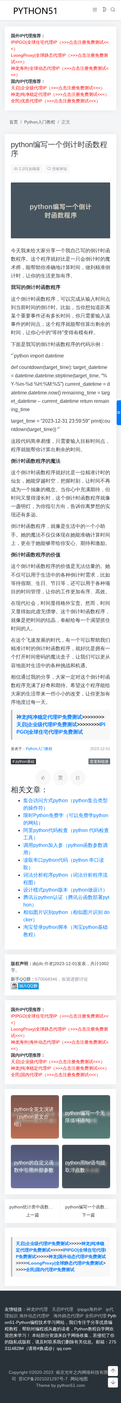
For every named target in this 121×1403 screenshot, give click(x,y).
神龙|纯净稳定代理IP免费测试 (49, 717)
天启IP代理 (64, 1309)
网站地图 (79, 1378)
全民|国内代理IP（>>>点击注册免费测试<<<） (56, 1074)
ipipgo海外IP (90, 1309)
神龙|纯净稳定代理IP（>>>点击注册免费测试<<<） (60, 94)
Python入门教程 (39, 121)
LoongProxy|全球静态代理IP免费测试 (65, 1263)
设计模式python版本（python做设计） (65, 890)
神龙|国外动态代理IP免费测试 (77, 1256)
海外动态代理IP (35, 1315)
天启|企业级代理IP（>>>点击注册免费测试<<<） (58, 87)
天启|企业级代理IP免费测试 (46, 724)
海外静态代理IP (68, 1315)
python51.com (71, 1385)
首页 (13, 121)
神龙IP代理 (38, 1309)
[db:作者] (45, 963)
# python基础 (23, 761)
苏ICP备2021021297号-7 (43, 1378)
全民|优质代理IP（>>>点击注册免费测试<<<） (56, 100)
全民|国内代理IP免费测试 (50, 1269)
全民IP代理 (95, 1315)
